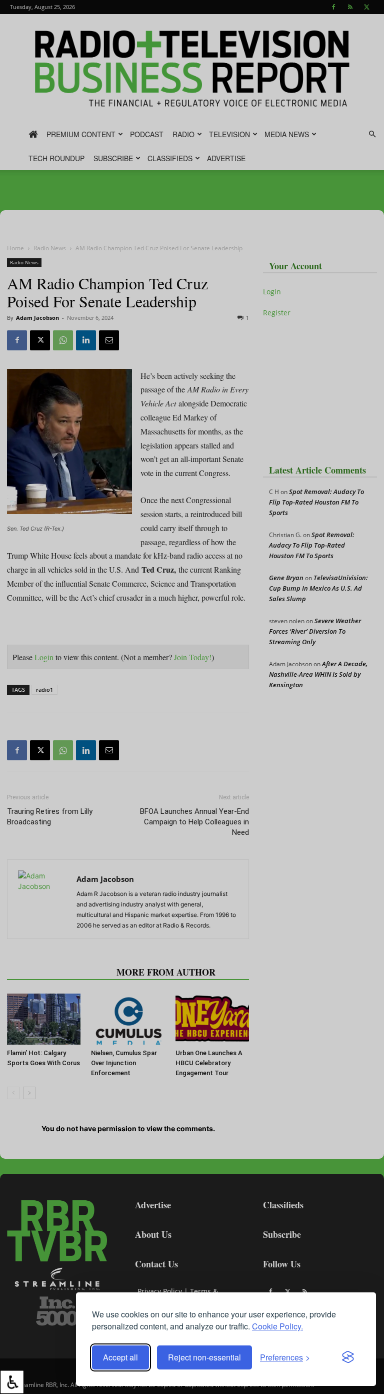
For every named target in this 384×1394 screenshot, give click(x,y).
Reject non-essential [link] (204, 1357)
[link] (12, 1382)
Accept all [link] (120, 1357)
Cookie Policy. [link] (277, 1326)
